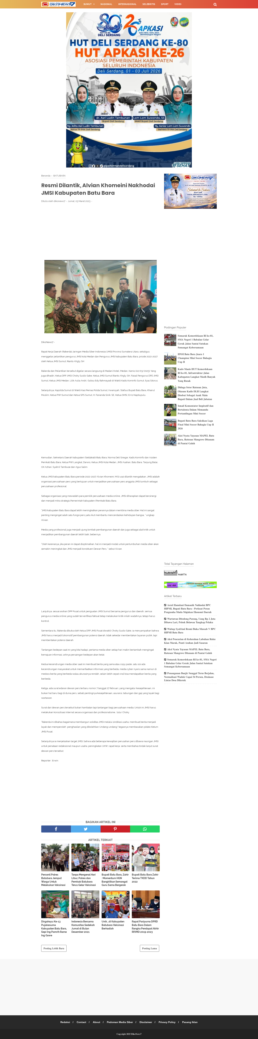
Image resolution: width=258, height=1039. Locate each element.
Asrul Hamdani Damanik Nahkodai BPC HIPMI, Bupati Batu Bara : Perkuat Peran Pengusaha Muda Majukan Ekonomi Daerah (187, 608)
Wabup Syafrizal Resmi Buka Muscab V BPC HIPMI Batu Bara (190, 630)
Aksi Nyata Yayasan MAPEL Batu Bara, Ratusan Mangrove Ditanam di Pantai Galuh (196, 439)
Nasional (106, 4)
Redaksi (65, 1022)
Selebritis (149, 4)
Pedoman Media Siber (120, 1022)
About (96, 1022)
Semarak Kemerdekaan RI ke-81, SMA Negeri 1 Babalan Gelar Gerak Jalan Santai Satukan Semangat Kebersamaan (195, 341)
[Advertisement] (100, 231)
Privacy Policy (167, 1022)
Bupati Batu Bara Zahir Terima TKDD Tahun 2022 (145, 878)
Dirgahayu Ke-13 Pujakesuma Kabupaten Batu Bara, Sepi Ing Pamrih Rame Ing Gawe (54, 928)
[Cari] (215, 4)
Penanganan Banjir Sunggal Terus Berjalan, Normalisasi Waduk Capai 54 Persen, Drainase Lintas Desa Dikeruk (189, 676)
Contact (81, 1022)
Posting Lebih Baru (54, 948)
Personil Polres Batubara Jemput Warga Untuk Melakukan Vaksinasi (53, 879)
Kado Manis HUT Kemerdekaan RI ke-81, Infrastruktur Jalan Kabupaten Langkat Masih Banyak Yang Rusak (196, 375)
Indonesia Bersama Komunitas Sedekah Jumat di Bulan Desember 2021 (83, 926)
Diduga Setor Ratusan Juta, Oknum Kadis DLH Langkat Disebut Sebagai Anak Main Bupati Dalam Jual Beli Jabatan (195, 393)
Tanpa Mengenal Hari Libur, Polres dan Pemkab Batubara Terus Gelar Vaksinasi (83, 879)
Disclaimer (146, 1022)
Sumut (88, 4)
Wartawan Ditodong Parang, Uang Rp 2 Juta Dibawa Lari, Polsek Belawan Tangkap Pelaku (189, 620)
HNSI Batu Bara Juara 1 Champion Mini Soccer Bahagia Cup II (195, 358)
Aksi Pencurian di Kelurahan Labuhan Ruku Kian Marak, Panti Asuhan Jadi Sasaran (190, 641)
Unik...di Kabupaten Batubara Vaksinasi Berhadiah (113, 925)
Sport (164, 4)
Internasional (127, 4)
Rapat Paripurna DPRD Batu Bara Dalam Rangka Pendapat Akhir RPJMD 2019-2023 (145, 926)
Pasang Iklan (190, 1022)
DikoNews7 (136, 1034)
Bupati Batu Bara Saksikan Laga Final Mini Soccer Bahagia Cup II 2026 (196, 424)
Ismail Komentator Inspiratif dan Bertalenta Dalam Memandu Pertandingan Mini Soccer (195, 409)
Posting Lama (149, 948)
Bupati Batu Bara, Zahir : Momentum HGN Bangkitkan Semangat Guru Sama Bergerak (115, 879)
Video (177, 4)
